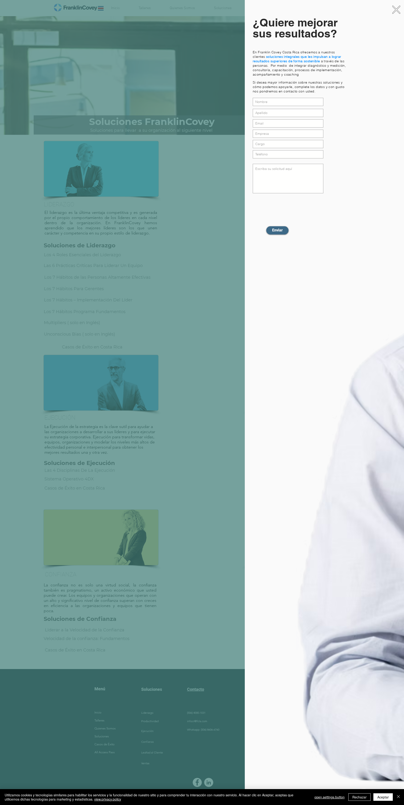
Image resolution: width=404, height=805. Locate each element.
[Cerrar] (398, 797)
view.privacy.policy (107, 799)
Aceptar (383, 797)
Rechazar (359, 797)
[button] (396, 10)
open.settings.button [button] (329, 797)
